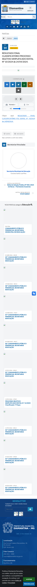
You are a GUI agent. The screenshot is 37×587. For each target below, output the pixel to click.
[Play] (16, 99)
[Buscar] (34, 17)
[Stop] (21, 99)
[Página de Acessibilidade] (28, 26)
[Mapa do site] (24, 26)
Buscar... (3, 17)
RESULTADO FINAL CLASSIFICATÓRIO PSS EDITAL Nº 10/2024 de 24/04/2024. (18, 118)
